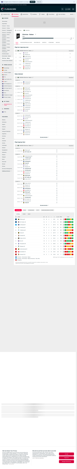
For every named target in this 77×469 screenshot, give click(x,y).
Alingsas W (22, 246)
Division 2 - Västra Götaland (6, 48)
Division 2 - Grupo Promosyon (6, 51)
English (32, 1)
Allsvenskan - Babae (6, 56)
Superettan (4, 23)
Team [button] (19, 216)
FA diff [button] (57, 216)
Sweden (27, 30)
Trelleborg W (23, 230)
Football (19, 30)
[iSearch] (62, 9)
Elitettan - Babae (6, 58)
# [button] (15, 216)
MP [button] (44, 216)
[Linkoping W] (18, 224)
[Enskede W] (18, 235)
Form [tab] (24, 210)
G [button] (54, 216)
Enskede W (22, 235)
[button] (73, 38)
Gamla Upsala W (23, 249)
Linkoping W (22, 224)
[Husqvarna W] (18, 243)
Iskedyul (44, 42)
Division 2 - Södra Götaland (6, 41)
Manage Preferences (66, 461)
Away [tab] (29, 214)
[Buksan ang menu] (73, 9)
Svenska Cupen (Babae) (7, 60)
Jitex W (21, 241)
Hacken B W (22, 254)
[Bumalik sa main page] (11, 9)
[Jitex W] (18, 241)
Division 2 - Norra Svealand (5, 38)
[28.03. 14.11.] (48, 38)
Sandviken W (23, 251)
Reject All (66, 457)
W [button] (46, 216)
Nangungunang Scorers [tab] (47, 210)
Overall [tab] (18, 214)
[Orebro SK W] (18, 238)
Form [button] (68, 216)
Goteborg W (22, 227)
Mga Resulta (37, 42)
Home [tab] (24, 214)
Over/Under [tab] (31, 210)
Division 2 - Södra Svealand (6, 44)
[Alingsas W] (18, 246)
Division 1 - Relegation (7, 30)
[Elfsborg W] (18, 219)
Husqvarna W (23, 243)
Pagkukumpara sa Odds (26, 42)
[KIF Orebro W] (18, 222)
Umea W (22, 232)
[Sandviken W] (18, 251)
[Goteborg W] (18, 227)
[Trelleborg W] (18, 230)
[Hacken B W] (18, 254)
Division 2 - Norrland (6, 32)
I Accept (66, 454)
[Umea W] (18, 233)
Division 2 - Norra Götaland (5, 35)
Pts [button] (61, 216)
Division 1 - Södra (6, 28)
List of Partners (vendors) (38, 458)
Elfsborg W (22, 219)
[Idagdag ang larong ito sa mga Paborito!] (16, 54)
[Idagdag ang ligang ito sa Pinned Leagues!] (35, 34)
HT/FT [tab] (37, 210)
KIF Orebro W (23, 222)
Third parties (11, 463)
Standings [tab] (18, 210)
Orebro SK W (23, 238)
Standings (51, 42)
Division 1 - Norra (5, 25)
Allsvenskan (4, 21)
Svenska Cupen (5, 53)
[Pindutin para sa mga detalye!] (44, 53)
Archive (58, 42)
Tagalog (39, 1)
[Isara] (74, 1)
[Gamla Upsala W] (18, 249)
